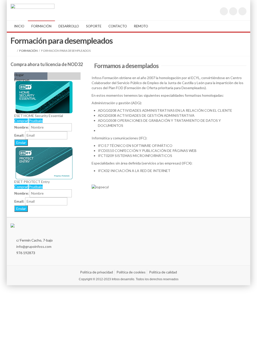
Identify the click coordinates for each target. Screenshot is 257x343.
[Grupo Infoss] (32, 8)
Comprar (21, 121)
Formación (41, 26)
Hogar (19, 75)
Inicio (19, 26)
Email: (19, 135)
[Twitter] (224, 11)
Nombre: (21, 127)
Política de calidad (163, 272)
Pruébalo (36, 121)
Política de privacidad (96, 272)
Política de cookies (131, 272)
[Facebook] (233, 11)
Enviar (21, 142)
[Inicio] (15, 50)
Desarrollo (68, 26)
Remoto (141, 26)
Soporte (93, 26)
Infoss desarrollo (123, 279)
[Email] (242, 11)
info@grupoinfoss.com (33, 246)
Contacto (117, 26)
